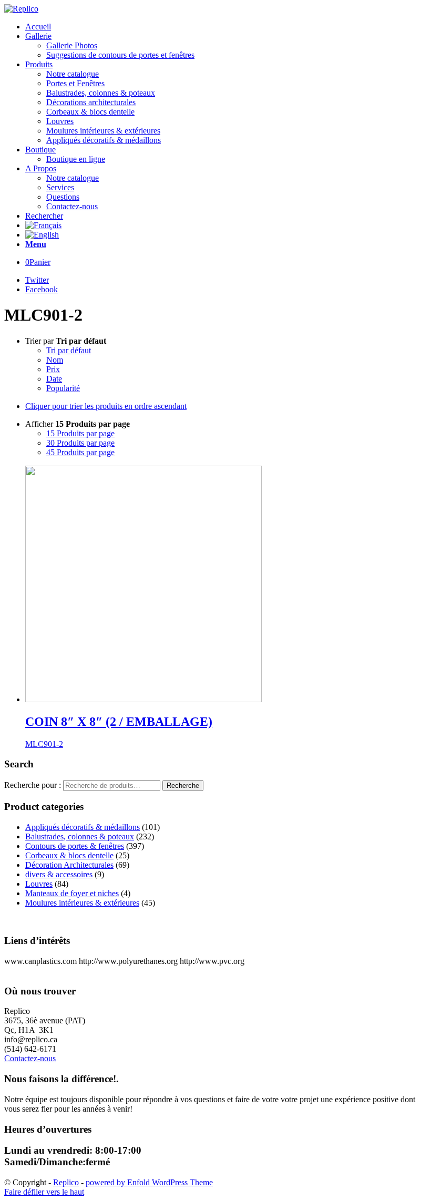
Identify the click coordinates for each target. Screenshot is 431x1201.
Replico (66, 1182)
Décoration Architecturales (69, 864)
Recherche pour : (32, 785)
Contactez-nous (30, 1058)
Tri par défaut (68, 350)
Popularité (63, 388)
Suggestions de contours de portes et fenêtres (120, 54)
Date (54, 378)
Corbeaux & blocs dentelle (69, 855)
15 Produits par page (80, 433)
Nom (54, 359)
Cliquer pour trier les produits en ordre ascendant (106, 406)
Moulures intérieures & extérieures (82, 902)
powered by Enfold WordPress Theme (149, 1182)
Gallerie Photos (71, 45)
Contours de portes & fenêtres (74, 845)
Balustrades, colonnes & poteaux (79, 836)
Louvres (39, 883)
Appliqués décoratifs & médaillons (82, 827)
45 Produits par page (80, 452)
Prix (53, 369)
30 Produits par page (80, 442)
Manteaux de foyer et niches (72, 893)
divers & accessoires (59, 874)
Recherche (183, 785)
